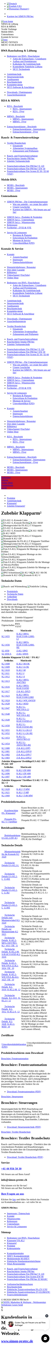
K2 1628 (6, 703)
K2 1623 (6, 696)
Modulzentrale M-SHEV (18, 1258)
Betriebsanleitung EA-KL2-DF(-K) (11, 836)
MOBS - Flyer (13, 190)
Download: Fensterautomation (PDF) (24, 1091)
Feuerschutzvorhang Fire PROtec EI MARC (27, 1279)
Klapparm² (12, 1243)
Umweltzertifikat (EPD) (24, 243)
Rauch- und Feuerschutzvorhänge (22, 156)
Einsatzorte (18, 145)
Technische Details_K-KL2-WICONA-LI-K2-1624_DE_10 (10, 964)
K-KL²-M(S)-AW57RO (22, 681)
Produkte (11, 1246)
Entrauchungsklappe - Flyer (25, 132)
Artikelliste (12, 596)
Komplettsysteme (15, 84)
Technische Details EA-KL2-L (10, 864)
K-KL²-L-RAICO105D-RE (24, 725)
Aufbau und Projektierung (25, 61)
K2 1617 (6, 691)
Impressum (18, 259)
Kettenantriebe (13, 1248)
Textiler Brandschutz (16, 143)
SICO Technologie (21, 69)
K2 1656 (6, 645)
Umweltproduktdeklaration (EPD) (14, 1045)
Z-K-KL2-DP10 (23, 751)
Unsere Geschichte (21, 207)
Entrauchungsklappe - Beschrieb (22, 126)
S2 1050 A (6, 654)
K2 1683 (6, 758)
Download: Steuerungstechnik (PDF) (24, 1127)
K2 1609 (6, 667)
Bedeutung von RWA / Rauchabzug (23, 56)
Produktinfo (12, 591)
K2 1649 (6, 720)
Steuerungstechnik (15, 77)
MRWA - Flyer (19, 121)
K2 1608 (6, 664)
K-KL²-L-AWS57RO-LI (23, 737)
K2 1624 (6, 700)
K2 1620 (6, 789)
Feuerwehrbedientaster (17, 1294)
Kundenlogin (7, 485)
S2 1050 (5, 650)
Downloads (12, 599)
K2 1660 (6, 795)
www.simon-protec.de (17, 1341)
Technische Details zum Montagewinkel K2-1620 (11, 919)
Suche (4, 488)
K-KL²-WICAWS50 (25, 700)
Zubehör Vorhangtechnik (18, 161)
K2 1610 (6, 670)
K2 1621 (6, 792)
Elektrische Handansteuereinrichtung (23, 1261)
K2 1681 (6, 751)
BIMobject (12, 272)
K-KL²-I (20, 673)
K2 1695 (6, 770)
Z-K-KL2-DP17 (23, 754)
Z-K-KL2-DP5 (23, 748)
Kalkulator (6, 477)
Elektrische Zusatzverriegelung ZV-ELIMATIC (28, 1292)
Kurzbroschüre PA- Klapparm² (10, 811)
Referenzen (12, 225)
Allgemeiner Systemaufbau (25, 148)
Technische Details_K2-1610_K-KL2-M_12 (11, 987)
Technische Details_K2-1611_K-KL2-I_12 (11, 998)
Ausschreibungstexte (16, 95)
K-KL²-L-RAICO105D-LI (24, 719)
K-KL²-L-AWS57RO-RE (23, 743)
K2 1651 (6, 730)
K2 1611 (6, 673)
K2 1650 (6, 725)
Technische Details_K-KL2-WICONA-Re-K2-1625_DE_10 (10, 976)
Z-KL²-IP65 (22, 650)
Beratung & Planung (22, 235)
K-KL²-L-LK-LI (24, 730)
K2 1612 (6, 676)
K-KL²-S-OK (22, 667)
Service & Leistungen (17, 232)
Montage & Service (21, 240)
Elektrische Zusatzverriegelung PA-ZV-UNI (27, 1289)
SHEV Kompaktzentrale (18, 1256)
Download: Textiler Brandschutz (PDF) (25, 1157)
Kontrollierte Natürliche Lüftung (27, 66)
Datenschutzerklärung (23, 262)
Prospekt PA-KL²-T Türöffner (9, 820)
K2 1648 (6, 714)
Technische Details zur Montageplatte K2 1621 (10, 930)
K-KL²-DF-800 (23, 770)
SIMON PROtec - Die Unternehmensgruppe (27, 201)
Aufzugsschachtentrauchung (20, 1284)
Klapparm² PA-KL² (16, 1240)
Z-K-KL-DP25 (23, 691)
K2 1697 (6, 776)
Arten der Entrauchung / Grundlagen (29, 59)
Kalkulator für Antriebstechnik (26, 64)
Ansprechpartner (20, 257)
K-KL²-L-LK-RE (24, 733)
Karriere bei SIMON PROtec (20, 16)
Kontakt (10, 254)
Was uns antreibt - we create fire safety (30, 204)
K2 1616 (6, 687)
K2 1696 (6, 773)
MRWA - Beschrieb (16, 116)
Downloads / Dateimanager (19, 92)
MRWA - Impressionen (23, 119)
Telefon (4, 480)
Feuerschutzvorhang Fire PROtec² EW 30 (26, 168)
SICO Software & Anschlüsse (20, 87)
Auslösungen (13, 79)
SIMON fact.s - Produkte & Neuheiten (24, 217)
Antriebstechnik (14, 74)
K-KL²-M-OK (23, 664)
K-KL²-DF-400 (23, 776)
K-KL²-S (20, 676)
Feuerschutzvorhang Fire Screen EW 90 (25, 1276)
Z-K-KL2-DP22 (23, 758)
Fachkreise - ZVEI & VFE (19, 227)
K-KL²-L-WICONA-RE (23, 714)
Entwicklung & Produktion (25, 238)
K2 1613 (6, 681)
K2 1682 (6, 754)
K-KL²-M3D (22, 703)
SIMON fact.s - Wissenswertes (21, 222)
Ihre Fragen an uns (12, 1193)
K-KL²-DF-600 (23, 773)
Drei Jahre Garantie (16, 270)
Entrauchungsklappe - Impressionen (29, 129)
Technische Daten (15, 594)
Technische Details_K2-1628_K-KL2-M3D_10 (8, 1023)
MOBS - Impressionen (17, 188)
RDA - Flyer (18, 111)
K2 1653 (6, 738)
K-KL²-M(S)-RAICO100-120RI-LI (25, 636)
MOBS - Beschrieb (16, 185)
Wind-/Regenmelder (16, 1264)
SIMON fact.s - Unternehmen (20, 220)
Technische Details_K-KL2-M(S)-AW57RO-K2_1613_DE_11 (10, 941)
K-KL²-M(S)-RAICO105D (22, 686)
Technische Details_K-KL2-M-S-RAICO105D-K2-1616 (11, 953)
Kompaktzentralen (15, 1253)
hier (14, 1199)
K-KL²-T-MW (23, 789)
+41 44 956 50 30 (11, 1168)
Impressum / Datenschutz (18, 1213)
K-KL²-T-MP (22, 792)
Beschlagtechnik (14, 82)
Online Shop (12, 277)
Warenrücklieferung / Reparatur (21, 267)
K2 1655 (6, 636)
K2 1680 (6, 748)
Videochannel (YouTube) (18, 275)
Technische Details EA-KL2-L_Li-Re (9, 890)
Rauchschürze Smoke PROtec (21, 158)
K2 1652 (6, 733)
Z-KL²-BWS (22, 654)
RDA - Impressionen (22, 109)
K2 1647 (6, 708)
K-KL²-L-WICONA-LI (22, 708)
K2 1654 (6, 743)
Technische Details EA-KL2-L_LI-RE (9, 876)
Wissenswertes (13, 1218)
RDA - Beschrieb (15, 106)
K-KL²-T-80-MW (24, 795)
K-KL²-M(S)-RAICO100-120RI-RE (25, 645)
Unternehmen (13, 1224)
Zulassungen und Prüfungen (25, 151)
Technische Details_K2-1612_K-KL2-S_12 (11, 1009)
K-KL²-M (21, 670)
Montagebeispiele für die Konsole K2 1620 (11, 854)
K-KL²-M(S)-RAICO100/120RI (25, 695)
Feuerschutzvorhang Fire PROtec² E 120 (25, 166)
